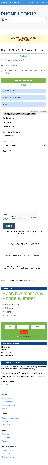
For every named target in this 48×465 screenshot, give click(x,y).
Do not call (6, 454)
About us (5, 434)
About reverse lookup (10, 418)
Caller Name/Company (11, 132)
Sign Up (44, 2)
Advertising (6, 441)
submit (9, 226)
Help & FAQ (6, 425)
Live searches (7, 402)
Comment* (7, 151)
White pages (7, 398)
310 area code (28, 280)
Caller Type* (7, 141)
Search (24, 332)
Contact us (6, 437)
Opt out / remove (8, 457)
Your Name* (7, 122)
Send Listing (10, 91)
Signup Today (6, 384)
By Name (17, 2)
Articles (31, 2)
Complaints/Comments (20, 114)
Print (7, 104)
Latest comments (8, 405)
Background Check (12, 97)
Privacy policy (7, 450)
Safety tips (6, 421)
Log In (38, 2)
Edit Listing (24, 56)
